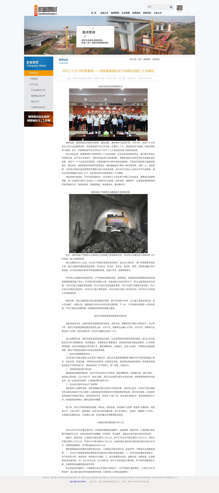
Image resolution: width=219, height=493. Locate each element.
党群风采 (147, 13)
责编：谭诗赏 (106, 78)
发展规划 (136, 13)
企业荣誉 (126, 13)
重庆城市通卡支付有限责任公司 (164, 478)
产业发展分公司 (38, 90)
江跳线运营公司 (38, 107)
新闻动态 (34, 73)
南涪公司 (35, 101)
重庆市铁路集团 (80, 78)
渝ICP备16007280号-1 (78, 482)
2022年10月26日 (145, 78)
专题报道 (34, 79)
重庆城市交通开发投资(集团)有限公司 (65, 478)
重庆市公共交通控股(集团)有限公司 (96, 478)
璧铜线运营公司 (38, 96)
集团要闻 (115, 13)
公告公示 (158, 13)
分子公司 (34, 84)
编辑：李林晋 (94, 78)
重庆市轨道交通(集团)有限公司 (123, 478)
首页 (139, 59)
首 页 (93, 13)
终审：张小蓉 (119, 78)
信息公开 (104, 13)
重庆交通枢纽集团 (144, 478)
